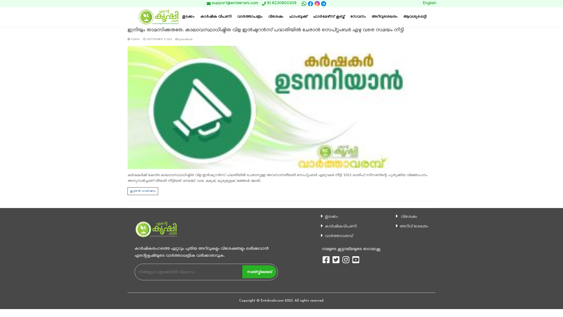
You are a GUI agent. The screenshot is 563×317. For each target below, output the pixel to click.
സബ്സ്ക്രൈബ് (259, 272)
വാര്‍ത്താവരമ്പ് (339, 236)
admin (135, 39)
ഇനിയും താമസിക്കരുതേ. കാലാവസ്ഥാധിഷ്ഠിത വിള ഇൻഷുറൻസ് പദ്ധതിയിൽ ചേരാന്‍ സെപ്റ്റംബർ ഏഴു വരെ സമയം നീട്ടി (266, 30)
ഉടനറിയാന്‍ (185, 39)
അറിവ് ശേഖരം (414, 226)
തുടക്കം (331, 216)
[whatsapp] (304, 3)
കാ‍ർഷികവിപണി (341, 226)
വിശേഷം (409, 216)
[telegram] (323, 3)
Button (349, 3)
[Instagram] (317, 3)
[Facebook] (310, 3)
